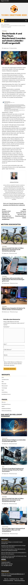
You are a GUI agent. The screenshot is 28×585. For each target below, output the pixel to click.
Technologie (4, 30)
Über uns (4, 402)
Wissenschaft (5, 385)
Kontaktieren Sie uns (6, 394)
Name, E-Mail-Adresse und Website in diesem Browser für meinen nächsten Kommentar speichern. (13, 363)
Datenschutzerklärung (6, 410)
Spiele (3, 466)
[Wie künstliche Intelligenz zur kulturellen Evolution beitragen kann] (14, 427)
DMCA (3, 406)
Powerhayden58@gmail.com (17, 574)
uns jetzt (9, 575)
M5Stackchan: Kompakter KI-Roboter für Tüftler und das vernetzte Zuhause (13, 309)
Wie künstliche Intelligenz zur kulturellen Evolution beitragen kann (14, 440)
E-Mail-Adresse (7, 349)
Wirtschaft (4, 383)
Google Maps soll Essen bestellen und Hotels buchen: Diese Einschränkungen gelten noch (13, 280)
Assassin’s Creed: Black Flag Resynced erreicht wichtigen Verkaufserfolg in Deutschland (13, 470)
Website (5, 355)
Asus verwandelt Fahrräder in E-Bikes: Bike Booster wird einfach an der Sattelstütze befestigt (13, 249)
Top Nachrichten (5, 379)
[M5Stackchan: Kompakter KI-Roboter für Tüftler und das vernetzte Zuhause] (14, 295)
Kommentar (6, 326)
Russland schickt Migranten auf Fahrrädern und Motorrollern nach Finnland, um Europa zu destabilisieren (8, 214)
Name (5, 344)
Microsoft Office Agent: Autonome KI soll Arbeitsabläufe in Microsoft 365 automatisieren (13, 530)
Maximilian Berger (13, 253)
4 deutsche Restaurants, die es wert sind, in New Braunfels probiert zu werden (20, 213)
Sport (3, 390)
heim (3, 377)
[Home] (2, 21)
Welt (3, 381)
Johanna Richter (13, 48)
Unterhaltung (4, 392)
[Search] (26, 20)
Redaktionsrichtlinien (6, 408)
